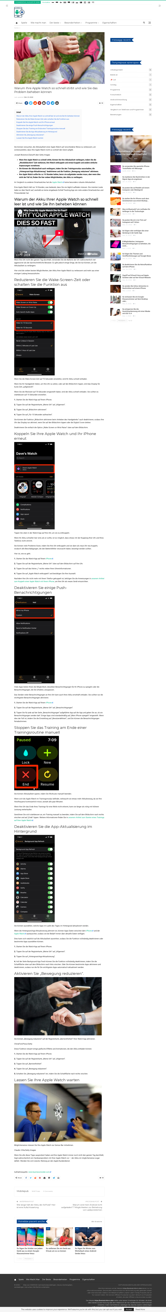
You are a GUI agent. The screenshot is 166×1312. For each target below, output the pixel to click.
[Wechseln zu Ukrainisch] (93, 2)
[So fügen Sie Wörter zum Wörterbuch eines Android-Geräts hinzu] (88, 1236)
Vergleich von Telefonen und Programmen (127, 110)
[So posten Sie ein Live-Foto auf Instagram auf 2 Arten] (115, 223)
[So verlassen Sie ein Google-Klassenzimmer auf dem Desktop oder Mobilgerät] (115, 299)
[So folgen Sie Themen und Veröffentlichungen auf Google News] (115, 256)
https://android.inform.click (132, 1288)
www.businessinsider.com (39, 1172)
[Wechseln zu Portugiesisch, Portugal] (81, 2)
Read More (140, 1309)
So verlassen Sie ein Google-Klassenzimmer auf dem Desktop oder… (135, 299)
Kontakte (46, 2)
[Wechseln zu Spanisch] (85, 2)
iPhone (49, 559)
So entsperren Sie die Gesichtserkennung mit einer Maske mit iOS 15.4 (136, 311)
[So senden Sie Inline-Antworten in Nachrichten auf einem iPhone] (115, 289)
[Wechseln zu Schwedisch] (89, 2)
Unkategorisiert (116, 70)
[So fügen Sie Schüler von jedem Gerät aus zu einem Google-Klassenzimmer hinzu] (30, 1236)
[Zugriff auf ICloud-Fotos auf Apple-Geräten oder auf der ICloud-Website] (115, 278)
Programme (91, 23)
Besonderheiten (72, 23)
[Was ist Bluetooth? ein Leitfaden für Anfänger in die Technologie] (115, 212)
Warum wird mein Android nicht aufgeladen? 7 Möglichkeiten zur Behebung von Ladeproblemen (81, 1207)
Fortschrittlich (115, 95)
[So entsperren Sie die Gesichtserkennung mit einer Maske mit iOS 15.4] (115, 312)
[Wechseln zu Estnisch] (57, 2)
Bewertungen (115, 115)
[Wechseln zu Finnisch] (61, 2)
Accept (129, 1309)
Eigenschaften (109, 23)
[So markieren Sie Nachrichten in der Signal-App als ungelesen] (115, 180)
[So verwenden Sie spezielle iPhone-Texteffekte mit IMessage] (115, 169)
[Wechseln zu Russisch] (53, 2)
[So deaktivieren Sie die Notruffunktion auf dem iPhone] (115, 267)
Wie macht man (38, 23)
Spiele (24, 23)
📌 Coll (113, 80)
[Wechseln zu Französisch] (65, 2)
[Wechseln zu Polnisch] (77, 2)
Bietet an (114, 75)
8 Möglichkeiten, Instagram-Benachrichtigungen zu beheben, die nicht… (136, 243)
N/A (19, 1228)
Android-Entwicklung (118, 100)
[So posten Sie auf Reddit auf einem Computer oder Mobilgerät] (115, 190)
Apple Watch (57, 182)
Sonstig (113, 85)
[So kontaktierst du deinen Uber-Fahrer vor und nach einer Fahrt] (131, 148)
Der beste (54, 23)
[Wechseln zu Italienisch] (73, 2)
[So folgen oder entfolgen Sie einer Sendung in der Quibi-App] (115, 233)
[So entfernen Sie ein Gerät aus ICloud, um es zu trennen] (59, 1236)
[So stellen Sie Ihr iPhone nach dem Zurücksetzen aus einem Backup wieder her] (115, 201)
